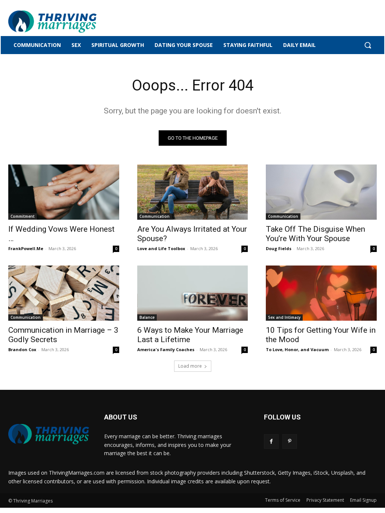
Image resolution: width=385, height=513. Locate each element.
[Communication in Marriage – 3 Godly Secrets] (63, 293)
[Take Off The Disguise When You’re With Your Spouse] (321, 192)
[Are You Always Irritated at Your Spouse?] (192, 192)
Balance (147, 317)
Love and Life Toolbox (161, 248)
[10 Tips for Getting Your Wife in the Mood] (321, 293)
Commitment (23, 216)
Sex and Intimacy (284, 317)
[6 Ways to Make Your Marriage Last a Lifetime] (192, 293)
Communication (154, 216)
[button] (368, 45)
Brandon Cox (22, 349)
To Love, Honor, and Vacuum (297, 349)
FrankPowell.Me (25, 248)
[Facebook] (271, 441)
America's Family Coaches (165, 349)
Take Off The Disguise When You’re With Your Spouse (315, 234)
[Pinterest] (289, 441)
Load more (190, 366)
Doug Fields (278, 248)
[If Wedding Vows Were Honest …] (63, 192)
